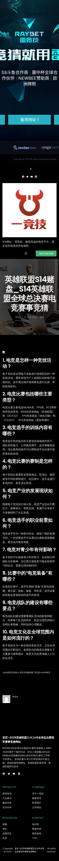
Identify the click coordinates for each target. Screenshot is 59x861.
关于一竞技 (38, 793)
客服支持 (36, 828)
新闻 (42, 317)
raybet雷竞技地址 (10, 672)
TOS (34, 838)
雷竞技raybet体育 (42, 672)
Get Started (46, 253)
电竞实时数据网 (26, 672)
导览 (4, 838)
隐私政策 (36, 833)
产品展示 (7, 798)
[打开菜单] (26, 253)
